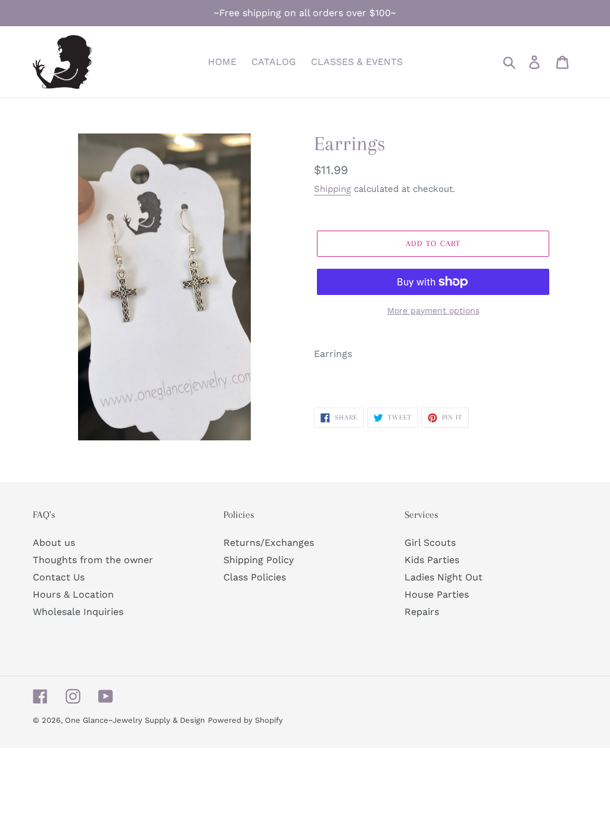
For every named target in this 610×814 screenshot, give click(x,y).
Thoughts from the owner (93, 560)
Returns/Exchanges (268, 542)
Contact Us (59, 577)
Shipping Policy (258, 560)
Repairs (421, 611)
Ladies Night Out (443, 577)
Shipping (332, 189)
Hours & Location (73, 594)
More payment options (433, 310)
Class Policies (254, 577)
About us (54, 542)
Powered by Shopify (245, 720)
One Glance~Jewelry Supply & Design (135, 720)
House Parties (436, 594)
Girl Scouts (430, 542)
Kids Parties (431, 560)
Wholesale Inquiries (78, 611)
